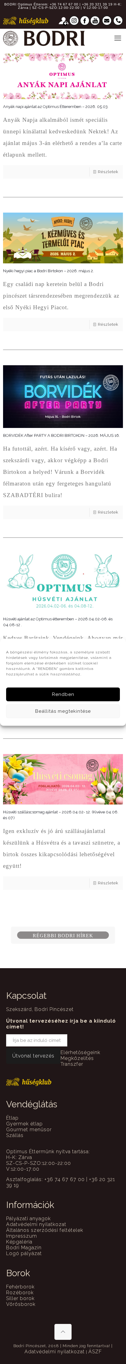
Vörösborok (20, 1304)
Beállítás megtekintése (63, 711)
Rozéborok (20, 1292)
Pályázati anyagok (28, 1218)
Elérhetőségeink (80, 1052)
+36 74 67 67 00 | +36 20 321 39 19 (81, 4)
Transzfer (72, 1064)
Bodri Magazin (24, 1248)
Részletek (108, 171)
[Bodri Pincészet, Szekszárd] (44, 38)
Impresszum (21, 1236)
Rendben (63, 694)
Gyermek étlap (24, 1124)
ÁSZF (95, 1352)
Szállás (15, 1135)
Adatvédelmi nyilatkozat (36, 1224)
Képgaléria (19, 1242)
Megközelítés (77, 1058)
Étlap (12, 1118)
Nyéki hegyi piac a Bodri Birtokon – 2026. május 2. (48, 271)
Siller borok (20, 1298)
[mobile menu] (118, 38)
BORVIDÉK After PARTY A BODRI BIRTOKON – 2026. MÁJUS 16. (61, 435)
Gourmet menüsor (29, 1129)
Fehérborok (20, 1287)
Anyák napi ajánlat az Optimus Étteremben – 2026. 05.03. (56, 106)
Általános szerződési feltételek (44, 1230)
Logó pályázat (24, 1253)
